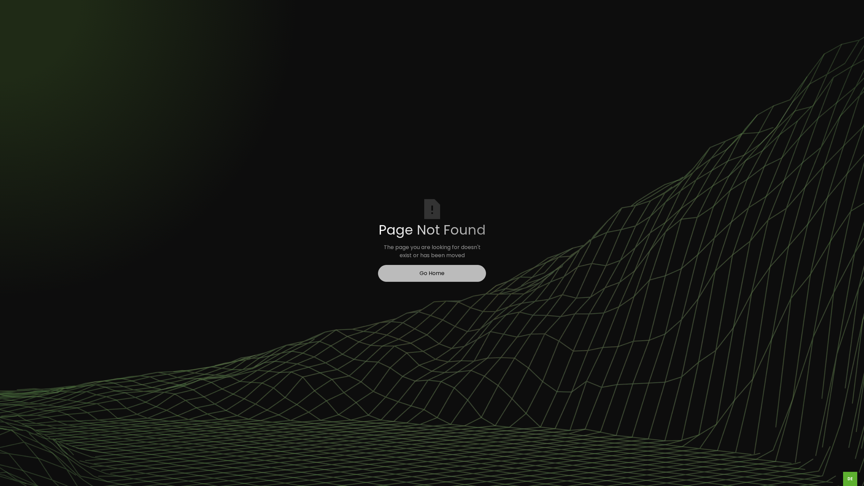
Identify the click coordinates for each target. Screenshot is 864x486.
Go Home (432, 273)
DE (850, 478)
